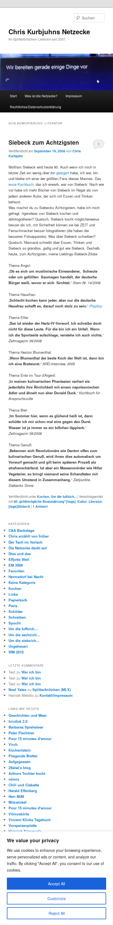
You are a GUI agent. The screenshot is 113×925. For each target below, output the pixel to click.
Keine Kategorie (22, 582)
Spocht (15, 623)
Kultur (82, 501)
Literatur (95, 501)
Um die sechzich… (24, 634)
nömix (14, 779)
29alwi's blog (20, 767)
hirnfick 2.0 (18, 721)
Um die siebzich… (24, 640)
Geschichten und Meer (28, 715)
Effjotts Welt (19, 559)
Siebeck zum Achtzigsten (44, 142)
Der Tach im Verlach (26, 542)
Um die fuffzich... (64, 496)
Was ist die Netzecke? (41, 95)
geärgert (62, 172)
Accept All (56, 883)
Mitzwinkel (18, 802)
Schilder (16, 611)
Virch (13, 744)
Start (13, 95)
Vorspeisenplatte (23, 825)
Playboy (95, 306)
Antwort (40, 506)
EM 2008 (16, 565)
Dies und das (20, 553)
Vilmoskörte (19, 813)
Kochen (43, 496)
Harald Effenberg (23, 790)
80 (16, 501)
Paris (13, 605)
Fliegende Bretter (23, 755)
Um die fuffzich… (23, 628)
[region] (56, 878)
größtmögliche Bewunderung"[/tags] (47, 501)
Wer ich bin (31, 672)
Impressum (74, 95)
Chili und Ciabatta (24, 784)
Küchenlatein (20, 750)
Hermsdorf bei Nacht (26, 576)
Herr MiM (16, 796)
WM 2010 (16, 652)
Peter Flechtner (21, 732)
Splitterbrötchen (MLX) (51, 689)
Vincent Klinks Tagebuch (30, 819)
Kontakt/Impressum (56, 695)
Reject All (57, 913)
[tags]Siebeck (19, 506)
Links (13, 594)
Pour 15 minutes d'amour (30, 738)
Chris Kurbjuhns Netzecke (49, 31)
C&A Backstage (21, 530)
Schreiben (17, 617)
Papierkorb (18, 600)
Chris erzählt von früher (29, 536)
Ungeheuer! (18, 646)
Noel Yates (17, 689)
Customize (56, 898)
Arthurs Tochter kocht (27, 773)
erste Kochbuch (21, 184)
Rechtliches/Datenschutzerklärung (35, 106)
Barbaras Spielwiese (26, 727)
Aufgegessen (19, 761)
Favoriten (16, 570)
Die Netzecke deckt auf (28, 547)
